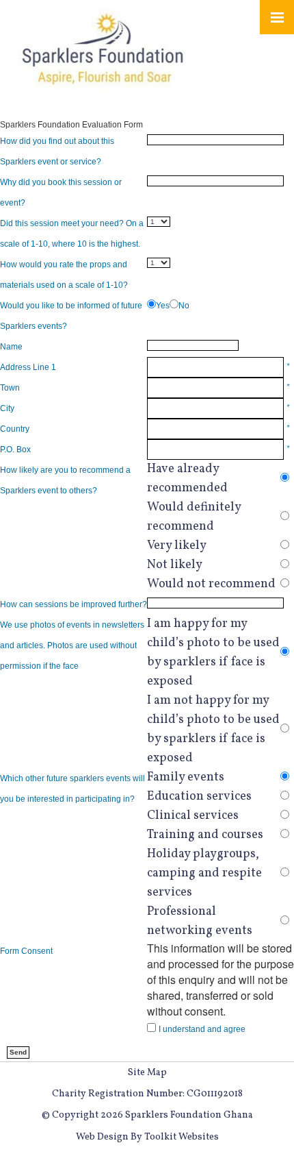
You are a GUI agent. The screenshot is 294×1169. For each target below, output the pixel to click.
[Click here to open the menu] (277, 17)
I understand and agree (202, 1029)
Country (14, 429)
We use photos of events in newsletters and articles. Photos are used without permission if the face (72, 645)
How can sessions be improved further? (73, 604)
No (183, 305)
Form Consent (26, 951)
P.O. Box (15, 449)
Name (11, 347)
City (7, 408)
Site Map (147, 1072)
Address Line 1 (28, 367)
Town (10, 388)
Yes (163, 305)
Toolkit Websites (181, 1137)
